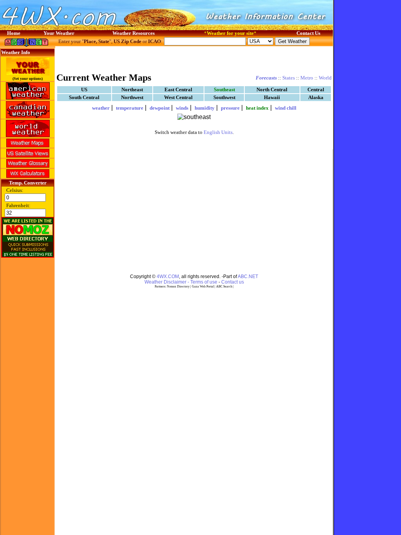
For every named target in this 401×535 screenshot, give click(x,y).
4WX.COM (168, 276)
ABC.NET (248, 276)
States (288, 78)
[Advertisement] (194, 58)
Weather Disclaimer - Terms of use (181, 282)
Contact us (232, 282)
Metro (306, 78)
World (325, 78)
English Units (218, 132)
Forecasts (266, 78)
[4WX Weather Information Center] (78, 28)
